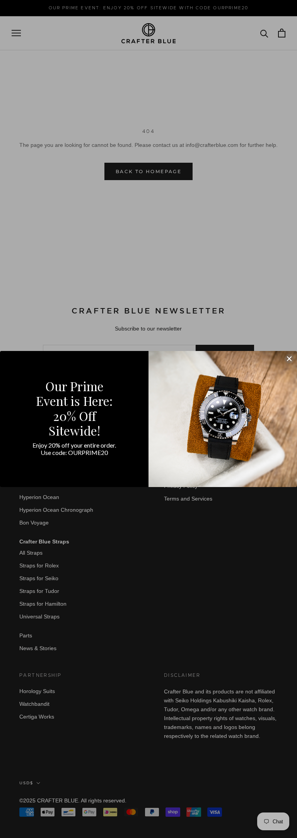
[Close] (289, 358)
